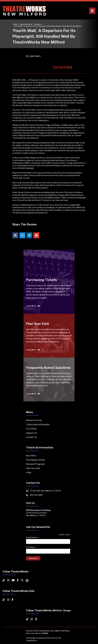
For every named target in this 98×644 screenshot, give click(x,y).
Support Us (31, 433)
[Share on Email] (36, 235)
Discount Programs (35, 464)
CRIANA (44, 633)
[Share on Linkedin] (29, 235)
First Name (31, 547)
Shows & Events (34, 420)
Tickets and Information (38, 424)
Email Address (32, 537)
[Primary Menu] (92, 11)
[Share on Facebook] (15, 235)
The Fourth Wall (62, 66)
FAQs (28, 472)
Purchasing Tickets (35, 460)
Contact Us (31, 437)
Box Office (31, 455)
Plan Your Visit (33, 468)
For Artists (31, 429)
